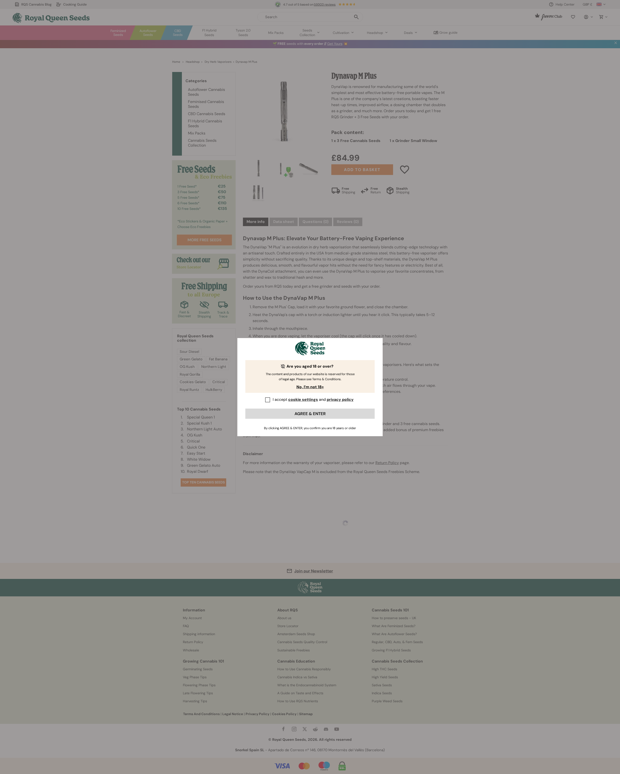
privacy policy (340, 399)
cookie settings (303, 399)
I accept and (313, 399)
